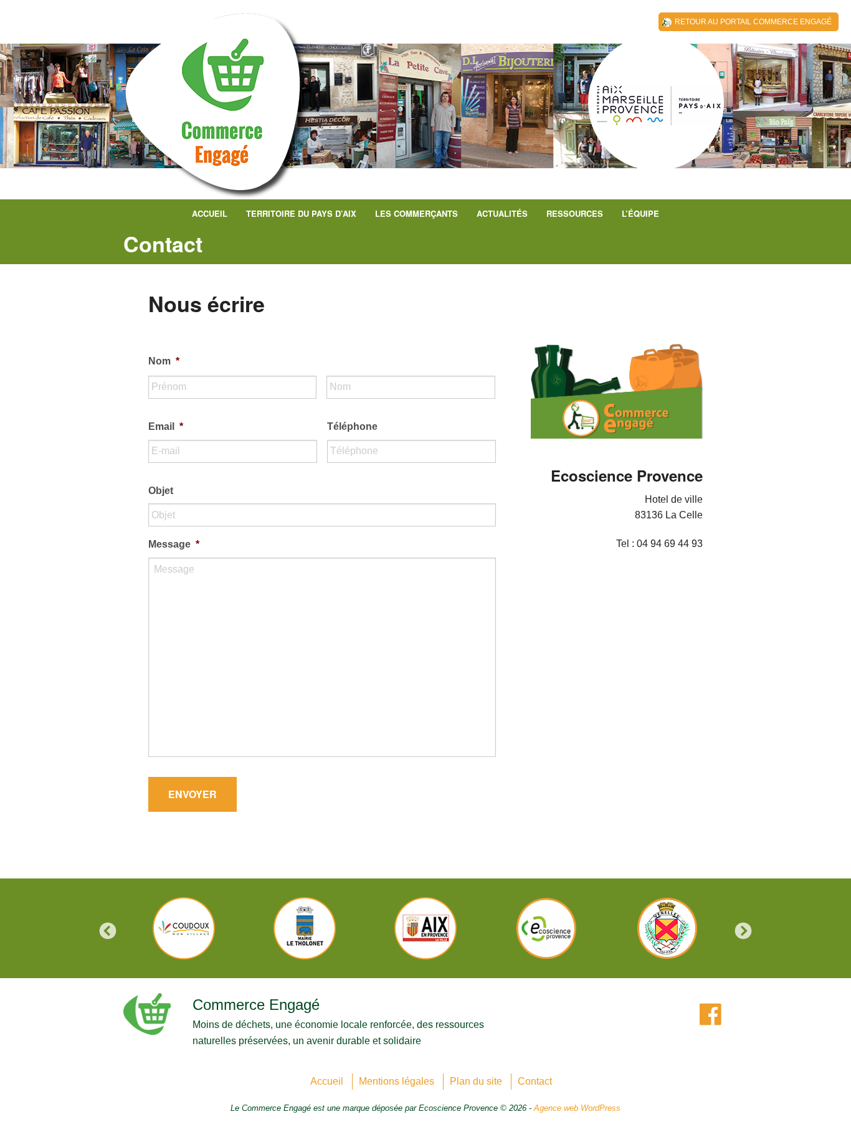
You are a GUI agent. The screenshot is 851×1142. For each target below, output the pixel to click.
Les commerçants (416, 213)
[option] (183, 928)
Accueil (209, 213)
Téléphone (352, 426)
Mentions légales (396, 1081)
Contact (535, 1081)
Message (173, 544)
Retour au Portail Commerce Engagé (753, 21)
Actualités (502, 213)
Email (165, 426)
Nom (163, 361)
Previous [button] (107, 931)
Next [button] (743, 931)
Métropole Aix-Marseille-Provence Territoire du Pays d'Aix (217, 112)
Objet (160, 490)
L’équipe (640, 213)
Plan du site (476, 1081)
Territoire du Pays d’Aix (301, 213)
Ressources (574, 213)
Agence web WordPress (577, 1108)
